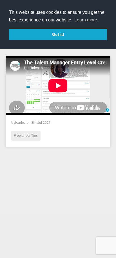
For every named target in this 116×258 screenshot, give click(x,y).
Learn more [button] (85, 19)
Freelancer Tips (26, 136)
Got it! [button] (58, 34)
